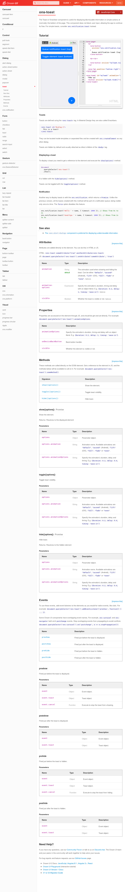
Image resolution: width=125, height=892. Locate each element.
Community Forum (74, 849)
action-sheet (7, 71)
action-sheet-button (9, 67)
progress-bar (7, 317)
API (76, 2)
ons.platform (7, 298)
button (4, 121)
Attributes (6, 96)
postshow (46, 644)
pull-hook (6, 40)
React (90, 863)
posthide (46, 657)
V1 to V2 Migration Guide (53, 872)
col (3, 178)
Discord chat (100, 849)
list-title (5, 204)
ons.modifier (7, 329)
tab (3, 276)
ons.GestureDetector (10, 167)
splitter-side (6, 223)
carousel (5, 18)
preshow (46, 637)
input (4, 132)
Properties (6, 100)
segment (5, 44)
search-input (7, 144)
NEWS (119, 3)
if (2, 29)
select (4, 148)
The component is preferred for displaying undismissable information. (81, 233)
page (4, 257)
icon (4, 313)
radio (4, 136)
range (4, 140)
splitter (5, 227)
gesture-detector (8, 163)
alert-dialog (6, 63)
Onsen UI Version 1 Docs (53, 869)
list (3, 208)
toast (4, 86)
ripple (4, 325)
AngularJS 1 (72, 863)
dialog (4, 74)
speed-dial (6, 52)
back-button (6, 238)
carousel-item (7, 14)
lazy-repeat (6, 193)
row (3, 182)
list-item (5, 201)
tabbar (4, 280)
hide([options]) (50, 398)
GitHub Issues (81, 858)
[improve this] (117, 243)
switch (4, 152)
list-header (6, 197)
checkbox (6, 125)
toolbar (5, 265)
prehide (46, 650)
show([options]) (50, 385)
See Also (6, 93)
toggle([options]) (51, 392)
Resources (105, 2)
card (4, 310)
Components (89, 2)
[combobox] (46, 3)
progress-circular (9, 321)
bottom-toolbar (8, 253)
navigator (6, 242)
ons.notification (8, 110)
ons (3, 291)
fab (3, 128)
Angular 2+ (82, 863)
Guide (66, 2)
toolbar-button (7, 261)
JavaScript (62, 863)
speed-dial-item (8, 48)
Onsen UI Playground (51, 866)
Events (5, 106)
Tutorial (5, 90)
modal (4, 78)
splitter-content (8, 219)
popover (5, 82)
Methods (6, 103)
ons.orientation (8, 295)
